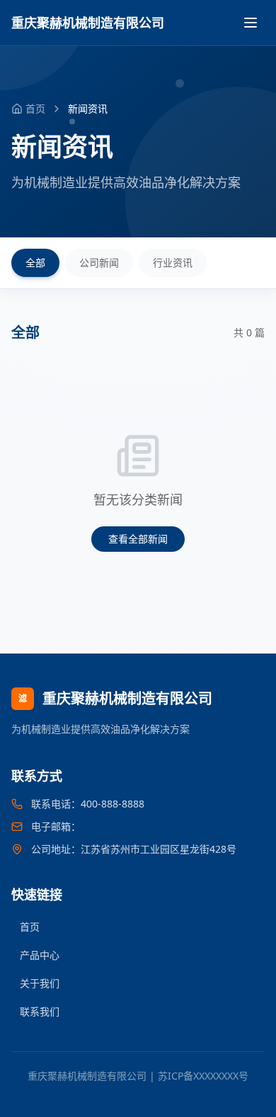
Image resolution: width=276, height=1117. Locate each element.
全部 (35, 262)
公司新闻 (99, 262)
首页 (30, 926)
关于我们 (39, 983)
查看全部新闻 (138, 538)
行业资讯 (172, 262)
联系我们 (39, 1011)
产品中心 (39, 955)
